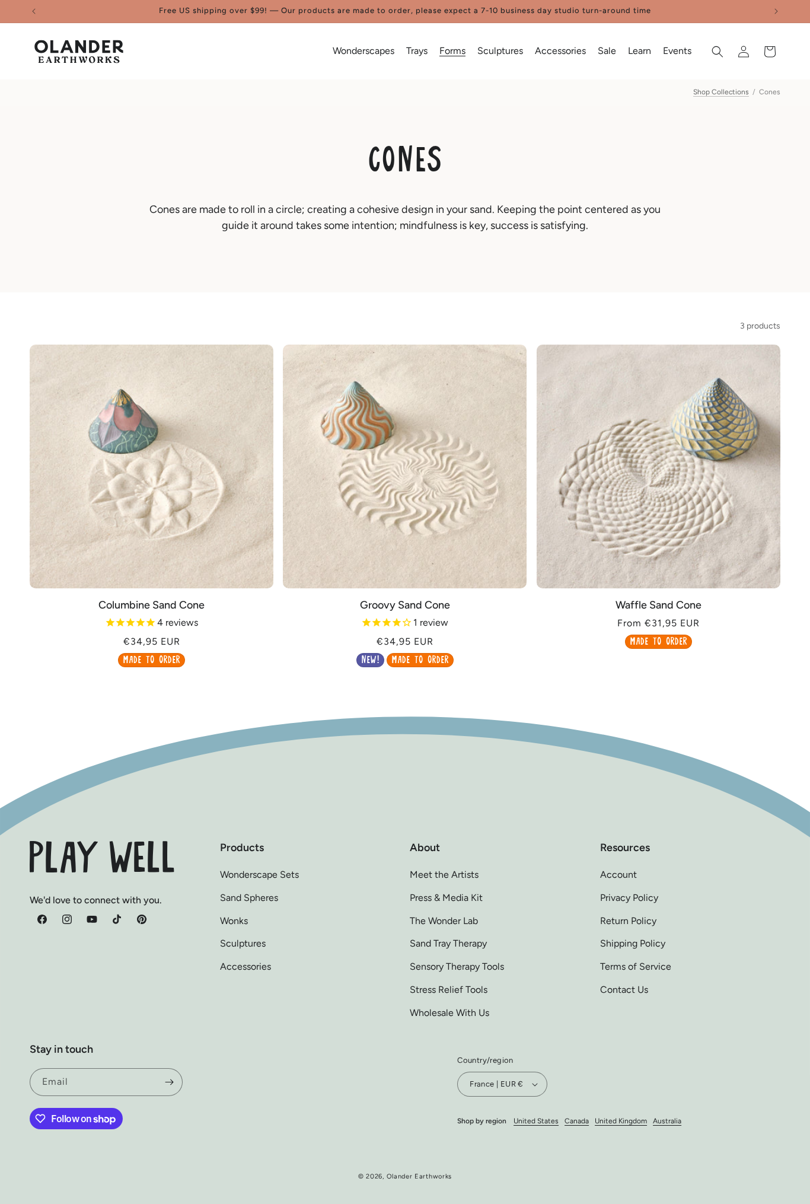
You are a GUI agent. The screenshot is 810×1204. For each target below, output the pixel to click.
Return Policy (628, 920)
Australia (667, 1121)
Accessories (245, 967)
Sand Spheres (249, 897)
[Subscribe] (169, 1082)
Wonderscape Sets (259, 874)
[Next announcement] (776, 11)
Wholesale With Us (449, 1012)
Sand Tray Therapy (448, 944)
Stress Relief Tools (448, 989)
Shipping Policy (632, 944)
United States (536, 1121)
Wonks (234, 920)
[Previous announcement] (34, 11)
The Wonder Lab (444, 920)
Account (618, 874)
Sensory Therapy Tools (457, 967)
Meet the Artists (444, 874)
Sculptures (243, 944)
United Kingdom (621, 1121)
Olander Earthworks (419, 1176)
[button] (363, 51)
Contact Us (624, 989)
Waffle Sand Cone (658, 604)
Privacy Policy (629, 897)
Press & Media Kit (446, 897)
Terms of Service (635, 967)
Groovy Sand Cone (405, 604)
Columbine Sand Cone (151, 604)
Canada (577, 1121)
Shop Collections (721, 92)
